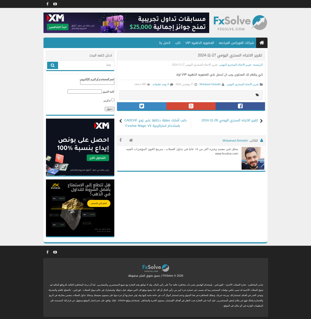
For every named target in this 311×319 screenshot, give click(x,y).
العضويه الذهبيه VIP (199, 43)
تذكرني (107, 100)
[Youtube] (55, 4)
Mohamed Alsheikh (210, 84)
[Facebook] (47, 4)
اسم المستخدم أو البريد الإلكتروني (97, 79)
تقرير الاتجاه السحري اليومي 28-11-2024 (229, 120)
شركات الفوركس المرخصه (236, 43)
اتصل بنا (164, 43)
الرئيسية (258, 64)
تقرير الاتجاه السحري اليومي (235, 64)
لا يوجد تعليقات (160, 84)
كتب (178, 43)
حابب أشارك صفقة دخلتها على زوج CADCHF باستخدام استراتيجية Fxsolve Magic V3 (156, 123)
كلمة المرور (108, 91)
